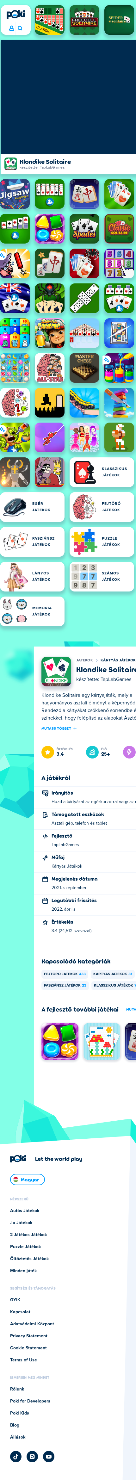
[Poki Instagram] (32, 1456)
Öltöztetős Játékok (29, 1259)
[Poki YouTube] (48, 1456)
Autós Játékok (24, 1211)
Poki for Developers (30, 1401)
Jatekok (84, 660)
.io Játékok (21, 1223)
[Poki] (15, 14)
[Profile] (11, 28)
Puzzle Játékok (25, 1247)
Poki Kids (19, 1413)
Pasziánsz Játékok (65, 986)
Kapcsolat (20, 1312)
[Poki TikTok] (16, 1456)
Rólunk (17, 1389)
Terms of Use (23, 1360)
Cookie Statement (28, 1348)
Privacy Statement (28, 1336)
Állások (17, 1437)
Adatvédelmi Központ (32, 1324)
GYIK (15, 1300)
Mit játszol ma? (20, 28)
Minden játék (23, 1271)
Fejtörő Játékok (65, 974)
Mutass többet (56, 728)
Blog (14, 1425)
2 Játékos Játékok (28, 1235)
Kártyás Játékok (118, 660)
